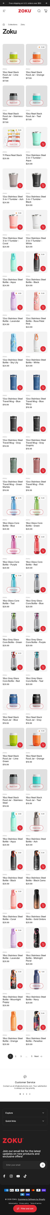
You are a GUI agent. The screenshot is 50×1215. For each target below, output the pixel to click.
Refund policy (13, 1203)
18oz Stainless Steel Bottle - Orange (13, 1039)
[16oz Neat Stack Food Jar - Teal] (36, 780)
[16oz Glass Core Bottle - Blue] (13, 505)
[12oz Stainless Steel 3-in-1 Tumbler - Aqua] (36, 137)
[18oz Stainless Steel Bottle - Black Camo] (36, 860)
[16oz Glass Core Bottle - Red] (36, 544)
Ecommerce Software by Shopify (31, 1199)
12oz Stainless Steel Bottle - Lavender (13, 319)
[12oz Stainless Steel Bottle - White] (36, 342)
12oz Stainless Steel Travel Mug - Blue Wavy (36, 401)
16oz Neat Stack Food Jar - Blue (11, 718)
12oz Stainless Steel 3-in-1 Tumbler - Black (36, 199)
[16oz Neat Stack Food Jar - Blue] (13, 699)
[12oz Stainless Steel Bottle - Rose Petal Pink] (36, 301)
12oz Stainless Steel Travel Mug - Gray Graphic (36, 443)
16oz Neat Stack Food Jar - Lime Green (11, 759)
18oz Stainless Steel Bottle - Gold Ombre (36, 917)
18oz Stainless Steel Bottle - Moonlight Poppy (13, 999)
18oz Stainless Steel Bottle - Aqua (13, 840)
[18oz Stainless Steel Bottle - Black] (13, 860)
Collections (12, 24)
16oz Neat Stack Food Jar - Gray (34, 718)
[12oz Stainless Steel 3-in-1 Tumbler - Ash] (13, 179)
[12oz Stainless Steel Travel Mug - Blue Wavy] (36, 381)
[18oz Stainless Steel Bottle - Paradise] (36, 1021)
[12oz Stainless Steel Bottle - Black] (36, 262)
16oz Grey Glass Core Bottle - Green (12, 641)
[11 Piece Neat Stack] (13, 137)
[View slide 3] (26, 1094)
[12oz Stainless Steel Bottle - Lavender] (13, 301)
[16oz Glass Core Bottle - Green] (36, 505)
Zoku (5, 69)
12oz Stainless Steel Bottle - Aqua (13, 280)
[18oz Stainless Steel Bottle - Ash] (36, 821)
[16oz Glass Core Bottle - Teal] (13, 583)
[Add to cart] (43, 144)
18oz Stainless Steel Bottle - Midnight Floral (36, 958)
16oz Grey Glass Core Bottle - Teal (34, 679)
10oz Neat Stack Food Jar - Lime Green (11, 75)
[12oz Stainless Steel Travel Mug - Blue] (13, 381)
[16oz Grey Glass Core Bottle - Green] (13, 622)
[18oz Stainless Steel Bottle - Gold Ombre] (36, 899)
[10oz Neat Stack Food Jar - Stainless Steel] (13, 96)
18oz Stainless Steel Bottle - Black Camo (36, 879)
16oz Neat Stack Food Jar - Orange (35, 757)
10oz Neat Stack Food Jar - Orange (35, 73)
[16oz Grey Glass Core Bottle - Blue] (36, 583)
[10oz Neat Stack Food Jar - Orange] (36, 55)
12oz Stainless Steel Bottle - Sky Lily (13, 361)
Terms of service (35, 1203)
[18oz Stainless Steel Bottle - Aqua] (13, 821)
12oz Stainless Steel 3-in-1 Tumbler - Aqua (36, 158)
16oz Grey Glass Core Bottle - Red (11, 679)
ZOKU (5, 395)
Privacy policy (24, 1203)
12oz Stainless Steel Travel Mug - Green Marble (13, 484)
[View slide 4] (29, 1094)
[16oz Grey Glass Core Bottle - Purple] (36, 622)
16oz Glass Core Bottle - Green (34, 524)
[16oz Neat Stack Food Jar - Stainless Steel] (13, 780)
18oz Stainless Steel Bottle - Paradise (36, 1039)
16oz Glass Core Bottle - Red (34, 563)
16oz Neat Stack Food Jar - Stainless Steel (13, 800)
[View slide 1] (20, 1094)
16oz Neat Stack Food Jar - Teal (34, 798)
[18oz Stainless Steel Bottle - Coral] (13, 899)
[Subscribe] (42, 1165)
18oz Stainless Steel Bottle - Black (13, 879)
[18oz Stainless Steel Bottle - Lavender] (13, 938)
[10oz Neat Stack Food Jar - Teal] (36, 96)
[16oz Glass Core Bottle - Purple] (13, 544)
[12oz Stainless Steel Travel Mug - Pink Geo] (36, 464)
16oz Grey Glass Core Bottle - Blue (34, 602)
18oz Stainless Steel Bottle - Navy (36, 998)
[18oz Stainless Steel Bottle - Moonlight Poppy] (13, 979)
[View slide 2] (23, 1094)
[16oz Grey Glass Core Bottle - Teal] (36, 661)
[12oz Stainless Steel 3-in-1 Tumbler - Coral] (13, 220)
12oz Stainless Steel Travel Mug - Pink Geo (36, 484)
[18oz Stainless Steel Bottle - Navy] (36, 979)
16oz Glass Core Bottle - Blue (11, 524)
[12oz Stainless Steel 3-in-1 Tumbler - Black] (36, 179)
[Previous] (4, 3)
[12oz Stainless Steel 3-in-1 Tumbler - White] (36, 220)
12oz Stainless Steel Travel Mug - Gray (13, 441)
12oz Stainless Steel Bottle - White (36, 361)
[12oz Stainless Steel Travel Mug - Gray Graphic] (36, 423)
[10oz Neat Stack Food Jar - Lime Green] (13, 55)
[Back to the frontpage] (4, 24)
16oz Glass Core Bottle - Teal (11, 602)
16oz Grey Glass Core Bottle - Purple (36, 641)
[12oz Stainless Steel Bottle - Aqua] (13, 262)
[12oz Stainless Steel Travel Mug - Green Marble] (13, 464)
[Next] (46, 3)
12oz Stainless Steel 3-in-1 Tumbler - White (36, 241)
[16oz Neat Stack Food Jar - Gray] (36, 699)
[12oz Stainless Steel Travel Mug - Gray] (13, 423)
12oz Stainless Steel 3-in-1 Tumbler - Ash (13, 198)
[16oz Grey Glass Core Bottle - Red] (13, 661)
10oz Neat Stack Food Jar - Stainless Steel (13, 116)
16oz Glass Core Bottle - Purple (11, 563)
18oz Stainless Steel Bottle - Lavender (13, 956)
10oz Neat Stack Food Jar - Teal (34, 115)
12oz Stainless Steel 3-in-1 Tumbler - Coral (13, 241)
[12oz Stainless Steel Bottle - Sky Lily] (13, 342)
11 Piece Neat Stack (12, 155)
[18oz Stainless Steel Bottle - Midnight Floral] (36, 938)
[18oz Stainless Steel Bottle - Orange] (13, 1021)
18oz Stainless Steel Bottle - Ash (36, 840)
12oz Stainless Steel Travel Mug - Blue (13, 400)
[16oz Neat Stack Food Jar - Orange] (36, 738)
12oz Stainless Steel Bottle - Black (36, 280)
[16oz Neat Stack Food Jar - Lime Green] (13, 738)
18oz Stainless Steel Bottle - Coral (13, 917)
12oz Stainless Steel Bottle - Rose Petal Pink (36, 321)
